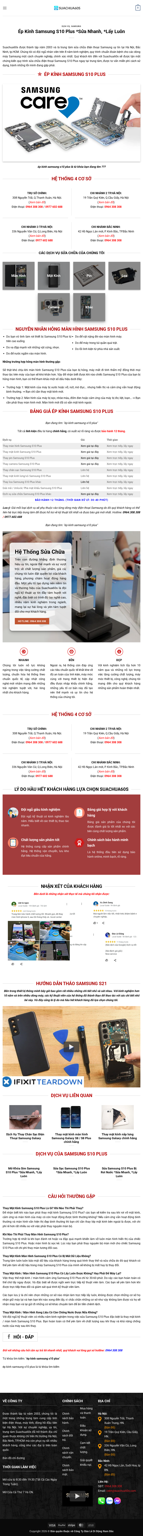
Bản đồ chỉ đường (14, 1458)
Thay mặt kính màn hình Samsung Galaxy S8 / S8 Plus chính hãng (71, 1138)
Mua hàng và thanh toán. (86, 1413)
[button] (5, 8)
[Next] (131, 915)
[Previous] (75, 915)
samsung (76, 26)
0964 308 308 (34, 206)
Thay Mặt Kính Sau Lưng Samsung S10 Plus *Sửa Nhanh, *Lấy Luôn (23, 1172)
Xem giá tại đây (90, 446)
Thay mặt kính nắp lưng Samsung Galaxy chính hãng (117, 1136)
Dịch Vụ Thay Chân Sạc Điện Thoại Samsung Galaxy (25, 1136)
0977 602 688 (53, 206)
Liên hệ (85, 482)
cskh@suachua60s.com (121, 1490)
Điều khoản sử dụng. (86, 1430)
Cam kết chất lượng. (85, 1447)
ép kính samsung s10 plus (53, 166)
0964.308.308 (131, 512)
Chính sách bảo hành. (68, 1418)
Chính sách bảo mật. (68, 1470)
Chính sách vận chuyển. (67, 1452)
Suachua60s (10, 47)
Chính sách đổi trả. (67, 1435)
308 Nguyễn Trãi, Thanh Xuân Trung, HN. (119, 1423)
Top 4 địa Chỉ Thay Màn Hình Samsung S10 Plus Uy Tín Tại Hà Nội (119, 1172)
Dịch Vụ (66, 26)
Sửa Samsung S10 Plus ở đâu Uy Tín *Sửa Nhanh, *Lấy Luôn (71, 1172)
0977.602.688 (13, 517)
